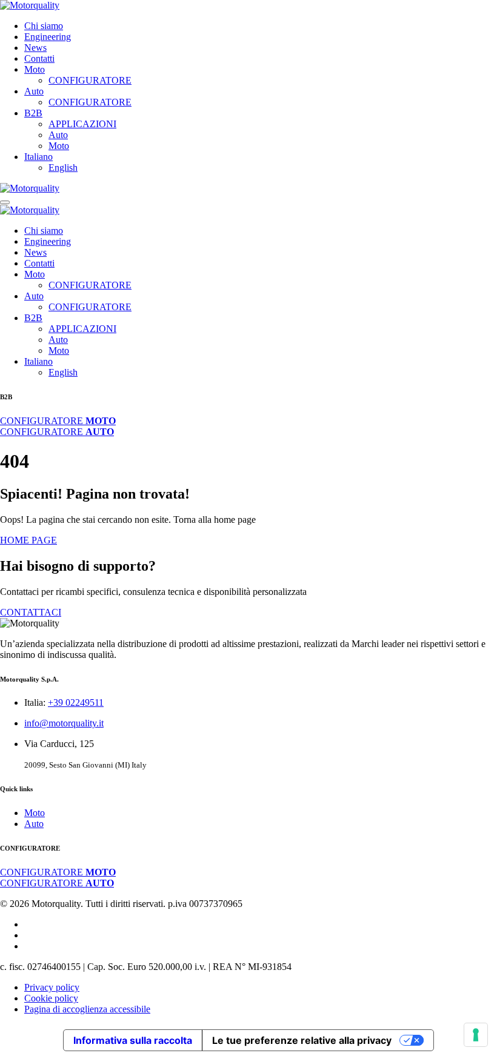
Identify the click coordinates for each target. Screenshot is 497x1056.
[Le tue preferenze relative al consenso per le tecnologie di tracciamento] (475, 1034)
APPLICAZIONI (82, 124)
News (35, 47)
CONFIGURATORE (90, 80)
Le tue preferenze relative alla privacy (302, 1040)
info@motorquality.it (64, 723)
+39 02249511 (76, 702)
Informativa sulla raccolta (132, 1040)
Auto (34, 91)
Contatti (39, 58)
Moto (34, 69)
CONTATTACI (30, 612)
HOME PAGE (28, 540)
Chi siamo (43, 26)
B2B (33, 113)
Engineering (47, 37)
